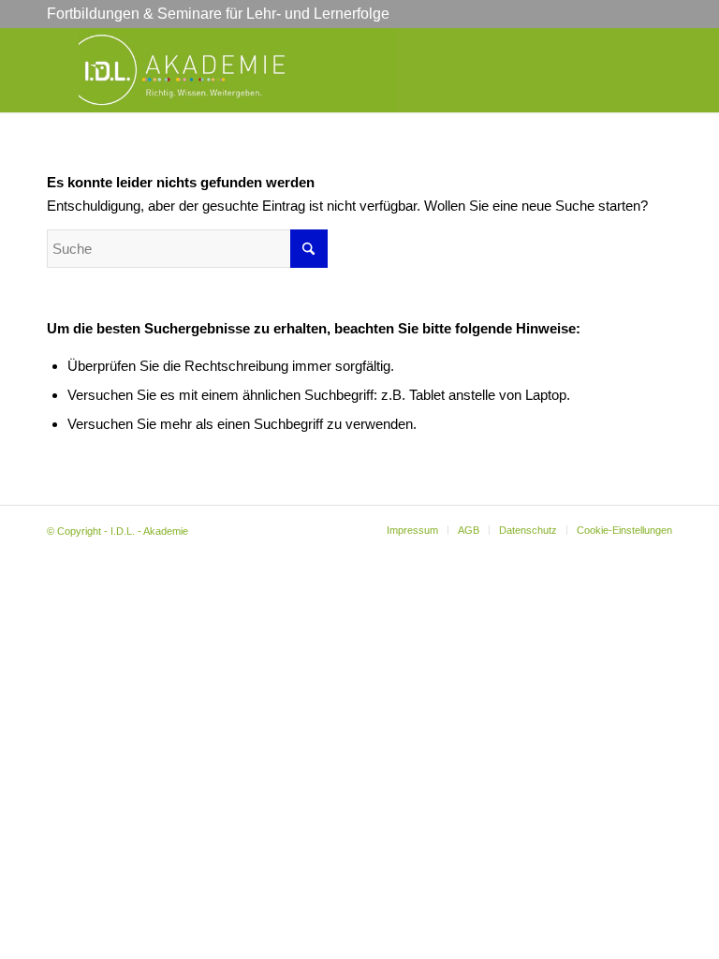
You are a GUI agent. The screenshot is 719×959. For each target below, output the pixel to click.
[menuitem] (412, 530)
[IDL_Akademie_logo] (237, 70)
